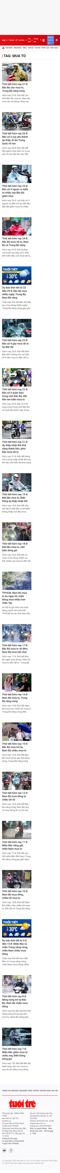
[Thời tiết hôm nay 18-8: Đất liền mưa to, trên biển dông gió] (16, 531)
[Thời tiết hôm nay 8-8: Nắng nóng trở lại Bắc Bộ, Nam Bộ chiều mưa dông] (16, 984)
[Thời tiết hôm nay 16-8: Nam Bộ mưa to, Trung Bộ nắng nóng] (16, 682)
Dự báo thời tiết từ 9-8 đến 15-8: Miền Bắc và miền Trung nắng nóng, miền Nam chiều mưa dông (15, 947)
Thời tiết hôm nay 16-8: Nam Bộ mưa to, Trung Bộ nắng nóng (15, 698)
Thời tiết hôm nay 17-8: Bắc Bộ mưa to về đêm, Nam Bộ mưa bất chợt (15, 649)
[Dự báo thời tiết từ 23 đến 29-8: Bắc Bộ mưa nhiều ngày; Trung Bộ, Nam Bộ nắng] (16, 275)
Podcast (11, 40)
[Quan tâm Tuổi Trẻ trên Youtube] (4, 1150)
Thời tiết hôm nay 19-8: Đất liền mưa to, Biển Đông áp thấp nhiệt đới (15, 498)
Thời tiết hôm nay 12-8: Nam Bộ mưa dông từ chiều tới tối (15, 796)
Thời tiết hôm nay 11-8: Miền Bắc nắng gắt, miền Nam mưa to (15, 845)
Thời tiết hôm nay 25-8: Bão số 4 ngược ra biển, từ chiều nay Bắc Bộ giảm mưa (15, 191)
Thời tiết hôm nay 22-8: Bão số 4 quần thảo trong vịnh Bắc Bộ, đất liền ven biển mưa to (15, 394)
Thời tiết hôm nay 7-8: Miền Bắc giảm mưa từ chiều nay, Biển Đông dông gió (14, 1053)
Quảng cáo (36, 40)
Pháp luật (45, 48)
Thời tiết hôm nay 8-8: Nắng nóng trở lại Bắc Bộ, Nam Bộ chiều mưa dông (15, 1001)
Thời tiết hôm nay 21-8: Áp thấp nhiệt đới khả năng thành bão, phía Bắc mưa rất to (15, 447)
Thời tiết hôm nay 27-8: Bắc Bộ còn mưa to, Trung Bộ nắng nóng (15, 87)
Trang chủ (6, 1091)
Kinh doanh (54, 48)
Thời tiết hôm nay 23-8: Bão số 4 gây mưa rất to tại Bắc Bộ (15, 344)
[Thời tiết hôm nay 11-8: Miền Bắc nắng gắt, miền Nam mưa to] (16, 830)
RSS (34, 1134)
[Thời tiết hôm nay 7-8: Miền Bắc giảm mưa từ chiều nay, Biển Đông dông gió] (16, 1037)
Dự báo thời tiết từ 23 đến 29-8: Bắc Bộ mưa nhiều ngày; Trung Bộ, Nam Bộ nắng (14, 292)
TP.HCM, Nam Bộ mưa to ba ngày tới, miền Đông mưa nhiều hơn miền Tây (14, 597)
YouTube (21, 40)
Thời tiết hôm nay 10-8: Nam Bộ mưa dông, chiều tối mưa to (15, 894)
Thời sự (30, 48)
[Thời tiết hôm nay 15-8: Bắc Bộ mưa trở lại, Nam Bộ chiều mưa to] (16, 731)
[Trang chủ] (3, 48)
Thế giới (37, 48)
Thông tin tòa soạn (9, 1139)
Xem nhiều (17, 48)
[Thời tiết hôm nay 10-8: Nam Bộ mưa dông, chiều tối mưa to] (16, 879)
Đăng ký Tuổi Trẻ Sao (50, 40)
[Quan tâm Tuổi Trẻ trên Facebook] (11, 1150)
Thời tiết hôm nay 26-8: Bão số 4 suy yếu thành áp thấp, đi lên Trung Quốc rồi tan (15, 138)
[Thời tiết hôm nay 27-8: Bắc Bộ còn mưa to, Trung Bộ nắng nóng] (16, 72)
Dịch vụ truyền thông (38, 1128)
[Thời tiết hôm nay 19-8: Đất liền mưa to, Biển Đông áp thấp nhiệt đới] (16, 482)
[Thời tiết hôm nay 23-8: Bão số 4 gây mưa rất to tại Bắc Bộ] (16, 328)
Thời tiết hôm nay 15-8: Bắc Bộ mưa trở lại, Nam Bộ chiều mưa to (15, 747)
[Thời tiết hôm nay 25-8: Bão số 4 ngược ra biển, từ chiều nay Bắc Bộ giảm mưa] (16, 174)
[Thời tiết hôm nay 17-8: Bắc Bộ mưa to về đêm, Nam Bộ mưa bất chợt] (16, 633)
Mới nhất (9, 48)
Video (24, 48)
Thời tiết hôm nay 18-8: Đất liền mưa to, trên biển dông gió (15, 547)
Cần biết (29, 40)
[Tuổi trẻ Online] (22, 1104)
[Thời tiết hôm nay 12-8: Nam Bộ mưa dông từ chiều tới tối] (16, 781)
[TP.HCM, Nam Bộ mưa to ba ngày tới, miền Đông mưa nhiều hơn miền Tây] (16, 581)
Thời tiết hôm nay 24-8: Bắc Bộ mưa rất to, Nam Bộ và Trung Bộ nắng (15, 242)
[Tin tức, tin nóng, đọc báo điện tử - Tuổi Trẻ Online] (3, 40)
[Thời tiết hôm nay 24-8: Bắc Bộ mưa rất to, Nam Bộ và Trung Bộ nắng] (16, 226)
